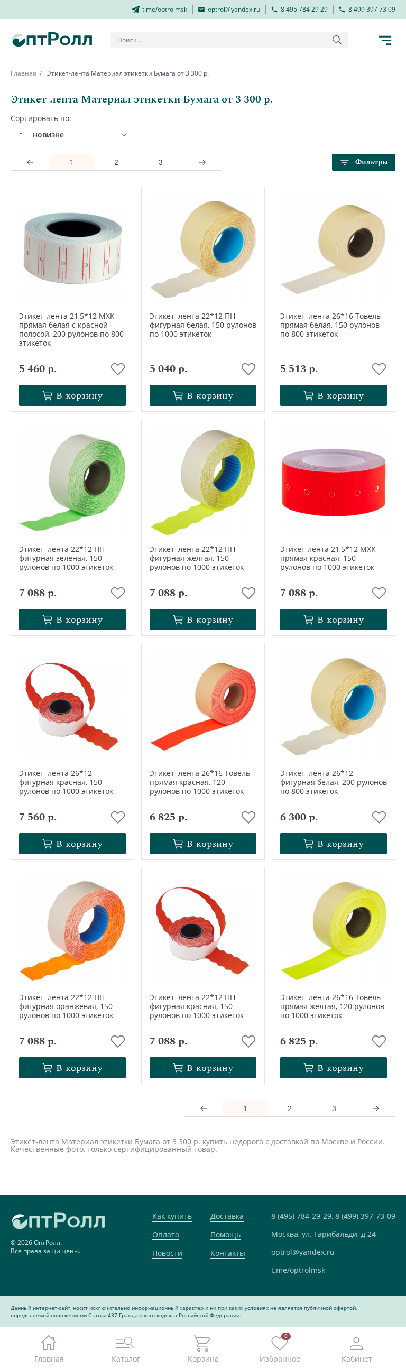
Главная (23, 73)
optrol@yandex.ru (303, 1252)
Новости (167, 1253)
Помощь (225, 1234)
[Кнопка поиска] (337, 40)
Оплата (165, 1234)
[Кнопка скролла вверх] (358, 1321)
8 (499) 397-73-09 (365, 1216)
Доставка (227, 1216)
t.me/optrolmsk (298, 1270)
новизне (48, 135)
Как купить (172, 1216)
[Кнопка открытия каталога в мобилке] (384, 40)
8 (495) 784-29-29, (302, 1216)
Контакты (227, 1253)
